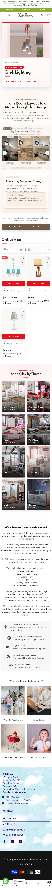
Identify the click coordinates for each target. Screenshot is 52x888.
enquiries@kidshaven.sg (17, 803)
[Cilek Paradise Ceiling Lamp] (13, 268)
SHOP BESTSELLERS (13, 758)
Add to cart (13, 283)
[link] (26, 627)
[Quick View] (23, 262)
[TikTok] (20, 842)
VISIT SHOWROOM (13, 720)
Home (7, 62)
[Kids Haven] (13, 700)
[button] (21, 249)
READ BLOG (39, 720)
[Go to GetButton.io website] (6, 885)
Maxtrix (9, 10)
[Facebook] (4, 842)
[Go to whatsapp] (6, 881)
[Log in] (41, 15)
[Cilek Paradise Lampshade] (13, 320)
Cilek (42, 10)
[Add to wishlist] (23, 258)
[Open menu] (2, 15)
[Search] (9, 15)
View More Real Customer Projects (24, 227)
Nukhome (26, 10)
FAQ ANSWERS (38, 758)
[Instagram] (12, 842)
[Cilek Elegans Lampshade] (38, 268)
